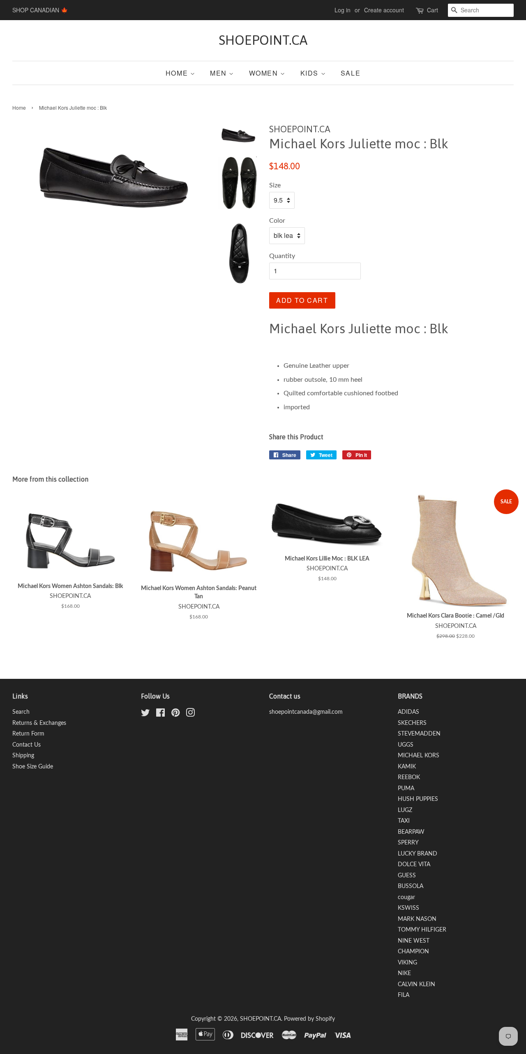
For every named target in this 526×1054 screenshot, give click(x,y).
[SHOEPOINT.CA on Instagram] (190, 714)
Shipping (23, 756)
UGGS (405, 745)
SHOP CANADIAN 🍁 (40, 10)
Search (21, 712)
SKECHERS (412, 723)
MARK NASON (417, 919)
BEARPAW (411, 832)
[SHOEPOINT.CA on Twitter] (145, 714)
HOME (178, 73)
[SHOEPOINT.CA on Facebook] (160, 714)
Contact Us (26, 745)
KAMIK (407, 767)
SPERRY (408, 843)
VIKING (407, 963)
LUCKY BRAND (417, 854)
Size (275, 185)
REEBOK (409, 777)
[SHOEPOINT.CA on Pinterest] (175, 714)
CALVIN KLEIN (416, 984)
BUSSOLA (410, 886)
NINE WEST (413, 941)
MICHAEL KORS (418, 756)
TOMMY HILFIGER (422, 930)
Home (19, 107)
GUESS (407, 876)
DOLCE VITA (414, 864)
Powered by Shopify (309, 1019)
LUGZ (405, 810)
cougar (406, 897)
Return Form (28, 734)
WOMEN (265, 73)
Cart (432, 10)
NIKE (404, 973)
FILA (403, 995)
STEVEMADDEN (419, 734)
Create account (384, 10)
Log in (343, 10)
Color (277, 220)
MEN (219, 73)
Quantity (282, 256)
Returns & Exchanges (39, 723)
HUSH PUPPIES (418, 799)
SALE (350, 73)
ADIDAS (408, 712)
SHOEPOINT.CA (263, 40)
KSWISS (408, 908)
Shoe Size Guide (32, 767)
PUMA (406, 788)
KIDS (310, 73)
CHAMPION (413, 952)
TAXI (404, 821)
